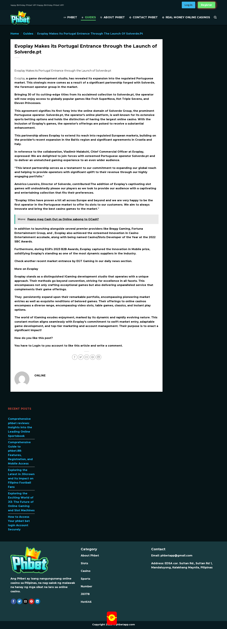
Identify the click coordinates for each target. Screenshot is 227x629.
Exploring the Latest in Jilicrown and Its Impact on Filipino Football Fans (21, 478)
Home (14, 33)
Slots (84, 563)
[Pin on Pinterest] (92, 357)
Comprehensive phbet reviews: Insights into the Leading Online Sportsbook (20, 427)
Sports (85, 578)
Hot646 (86, 601)
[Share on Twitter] (80, 357)
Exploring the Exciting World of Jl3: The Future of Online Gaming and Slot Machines (21, 502)
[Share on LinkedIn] (98, 357)
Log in (188, 4)
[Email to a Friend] (86, 357)
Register (206, 4)
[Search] (215, 17)
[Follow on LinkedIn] (37, 601)
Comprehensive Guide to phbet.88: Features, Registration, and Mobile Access (20, 453)
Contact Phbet (145, 17)
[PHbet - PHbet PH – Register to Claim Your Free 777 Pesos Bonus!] (30, 17)
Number (86, 586)
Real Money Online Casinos (188, 17)
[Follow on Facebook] (13, 601)
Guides (90, 17)
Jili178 (85, 594)
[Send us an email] (25, 601)
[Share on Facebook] (74, 357)
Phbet (72, 17)
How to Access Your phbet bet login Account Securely (19, 523)
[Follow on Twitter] (19, 601)
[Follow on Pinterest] (31, 601)
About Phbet (114, 17)
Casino (85, 571)
